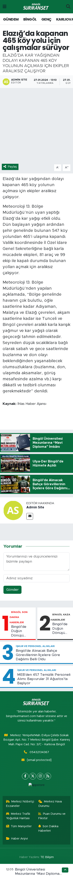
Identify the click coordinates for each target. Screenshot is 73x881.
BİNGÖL (29, 19)
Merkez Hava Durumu (50, 803)
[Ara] (68, 6)
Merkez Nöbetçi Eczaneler (20, 803)
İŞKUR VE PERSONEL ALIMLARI (35, 646)
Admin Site (35, 507)
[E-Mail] (29, 516)
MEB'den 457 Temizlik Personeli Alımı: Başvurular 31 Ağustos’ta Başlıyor (43, 679)
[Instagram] (40, 776)
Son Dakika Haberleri (48, 828)
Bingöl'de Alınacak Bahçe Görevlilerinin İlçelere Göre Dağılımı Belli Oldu (38, 655)
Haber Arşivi (19, 838)
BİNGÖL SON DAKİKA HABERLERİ (19, 617)
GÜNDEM (10, 19)
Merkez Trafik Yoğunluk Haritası (18, 816)
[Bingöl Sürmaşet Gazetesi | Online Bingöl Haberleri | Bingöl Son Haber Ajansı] (36, 7)
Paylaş (12, 166)
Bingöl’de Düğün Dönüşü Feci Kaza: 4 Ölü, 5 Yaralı (60, 628)
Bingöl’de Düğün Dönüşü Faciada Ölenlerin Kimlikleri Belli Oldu (22, 631)
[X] (32, 776)
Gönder (12, 589)
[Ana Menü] (4, 6)
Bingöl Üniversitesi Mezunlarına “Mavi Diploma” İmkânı (38, 874)
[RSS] (47, 776)
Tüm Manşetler (21, 826)
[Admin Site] (13, 510)
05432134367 (39, 752)
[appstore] (36, 786)
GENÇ (46, 19)
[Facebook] (25, 776)
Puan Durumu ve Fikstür (52, 816)
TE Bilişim (47, 857)
